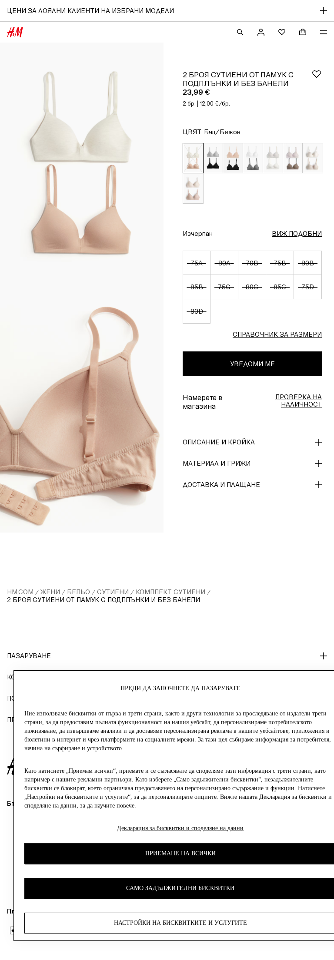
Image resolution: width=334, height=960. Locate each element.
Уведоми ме (252, 363)
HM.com (20, 592)
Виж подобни (297, 233)
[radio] (193, 158)
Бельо (78, 592)
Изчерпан (198, 233)
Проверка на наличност (298, 400)
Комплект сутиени (170, 592)
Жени (50, 592)
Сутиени (113, 592)
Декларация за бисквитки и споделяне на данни (180, 828)
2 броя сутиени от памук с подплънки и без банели (103, 599)
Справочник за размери (277, 334)
